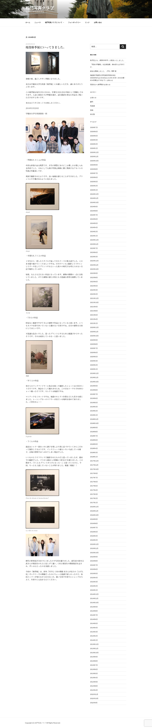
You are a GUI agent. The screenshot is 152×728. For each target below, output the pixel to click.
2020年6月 (94, 352)
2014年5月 (94, 623)
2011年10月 (94, 698)
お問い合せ (98, 22)
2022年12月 (94, 261)
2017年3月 (94, 494)
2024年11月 (94, 198)
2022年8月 (94, 277)
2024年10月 (94, 202)
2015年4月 (94, 577)
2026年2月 (94, 144)
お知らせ (93, 97)
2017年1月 (94, 502)
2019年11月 (94, 377)
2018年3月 (94, 452)
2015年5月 (94, 573)
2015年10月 (94, 553)
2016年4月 (94, 536)
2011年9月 (93, 703)
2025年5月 (94, 182)
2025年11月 (94, 156)
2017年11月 (94, 465)
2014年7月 (94, 615)
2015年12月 (94, 544)
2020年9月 (94, 340)
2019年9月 (94, 386)
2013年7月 (94, 665)
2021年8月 (94, 311)
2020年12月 (94, 327)
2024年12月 (94, 194)
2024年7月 (94, 215)
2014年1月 (94, 640)
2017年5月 (94, 486)
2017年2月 (94, 498)
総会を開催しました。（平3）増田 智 (103, 71)
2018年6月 (94, 440)
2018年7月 (94, 436)
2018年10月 (94, 423)
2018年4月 (94, 448)
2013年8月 (94, 661)
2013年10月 (94, 653)
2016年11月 (94, 511)
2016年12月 (94, 507)
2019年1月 (94, 415)
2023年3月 (94, 257)
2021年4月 (94, 319)
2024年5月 (94, 223)
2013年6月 (94, 669)
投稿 (91, 110)
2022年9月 (94, 273)
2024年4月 (94, 227)
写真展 (92, 106)
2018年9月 (94, 427)
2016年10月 (94, 515)
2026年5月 (94, 136)
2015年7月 (94, 565)
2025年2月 (94, 186)
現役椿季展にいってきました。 (45, 47)
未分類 (92, 114)
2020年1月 (94, 369)
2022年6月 (94, 282)
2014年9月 (94, 607)
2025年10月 (94, 161)
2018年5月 (94, 444)
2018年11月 (94, 419)
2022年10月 (94, 269)
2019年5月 (94, 402)
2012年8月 (94, 686)
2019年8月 (94, 390)
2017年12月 (94, 461)
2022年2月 (94, 294)
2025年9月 (94, 165)
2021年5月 (94, 315)
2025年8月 (94, 169)
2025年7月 (94, 173)
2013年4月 (94, 678)
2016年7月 (94, 527)
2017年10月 (94, 469)
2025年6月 (94, 177)
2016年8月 (94, 523)
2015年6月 (94, 569)
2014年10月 (94, 602)
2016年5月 (94, 532)
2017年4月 (94, 490)
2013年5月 (94, 673)
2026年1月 (94, 148)
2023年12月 (94, 240)
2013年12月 (94, 644)
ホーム (27, 22)
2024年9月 (94, 206)
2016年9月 (94, 519)
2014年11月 (94, 598)
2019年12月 (94, 373)
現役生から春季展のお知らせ (100, 84)
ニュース (37, 22)
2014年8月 (94, 611)
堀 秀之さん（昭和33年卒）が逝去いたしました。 (107, 60)
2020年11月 (94, 332)
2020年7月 (94, 348)
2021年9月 (94, 307)
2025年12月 (94, 152)
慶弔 (91, 102)
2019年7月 (94, 394)
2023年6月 (94, 252)
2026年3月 (94, 140)
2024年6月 (94, 219)
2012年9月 (94, 682)
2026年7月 (94, 127)
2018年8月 (94, 432)
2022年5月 (94, 286)
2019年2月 (94, 411)
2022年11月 (94, 265)
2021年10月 (94, 302)
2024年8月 (94, 211)
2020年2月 (94, 365)
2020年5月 (94, 357)
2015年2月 (94, 586)
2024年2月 (94, 231)
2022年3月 (94, 290)
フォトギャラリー (74, 22)
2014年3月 (94, 632)
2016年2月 (94, 540)
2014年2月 (94, 636)
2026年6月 (94, 131)
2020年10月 (94, 336)
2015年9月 (94, 557)
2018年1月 (94, 457)
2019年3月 (94, 407)
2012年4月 (94, 690)
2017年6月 (94, 482)
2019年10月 (94, 382)
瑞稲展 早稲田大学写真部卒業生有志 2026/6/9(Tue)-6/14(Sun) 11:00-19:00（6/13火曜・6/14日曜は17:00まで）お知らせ (108, 77)
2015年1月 (94, 590)
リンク (87, 22)
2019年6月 (94, 398)
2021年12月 (94, 298)
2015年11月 (94, 548)
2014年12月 (94, 594)
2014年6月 (94, 619)
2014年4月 (94, 628)
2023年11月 (94, 244)
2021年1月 (94, 323)
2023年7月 (94, 248)
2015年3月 (94, 582)
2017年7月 (94, 477)
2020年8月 (94, 344)
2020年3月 (94, 361)
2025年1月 (94, 190)
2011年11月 (94, 694)
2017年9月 (94, 473)
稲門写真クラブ (40, 8)
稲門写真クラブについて (53, 22)
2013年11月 (94, 648)
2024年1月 (94, 236)
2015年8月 (94, 561)
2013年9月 (94, 657)
